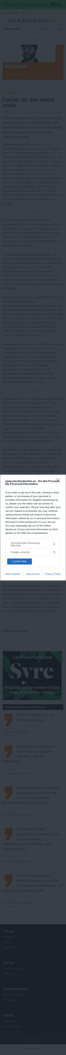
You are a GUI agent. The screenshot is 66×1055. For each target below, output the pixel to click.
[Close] (59, 481)
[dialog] (33, 528)
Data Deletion (13, 574)
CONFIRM (19, 561)
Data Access (33, 574)
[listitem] (33, 544)
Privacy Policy (53, 574)
